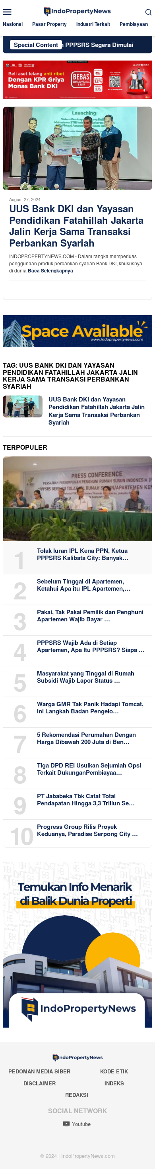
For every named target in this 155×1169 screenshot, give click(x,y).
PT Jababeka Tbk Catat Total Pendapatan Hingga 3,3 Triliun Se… (86, 799)
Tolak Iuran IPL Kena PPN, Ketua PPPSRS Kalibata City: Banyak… (82, 554)
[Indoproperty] (77, 10)
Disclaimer (39, 1083)
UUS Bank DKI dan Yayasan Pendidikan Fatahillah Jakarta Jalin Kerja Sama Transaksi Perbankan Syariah (76, 226)
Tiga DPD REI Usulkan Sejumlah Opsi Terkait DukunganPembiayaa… (89, 769)
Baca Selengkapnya (50, 270)
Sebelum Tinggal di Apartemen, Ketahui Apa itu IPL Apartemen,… (83, 585)
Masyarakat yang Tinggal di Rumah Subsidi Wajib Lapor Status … (85, 677)
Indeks (114, 1083)
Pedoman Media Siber (39, 1071)
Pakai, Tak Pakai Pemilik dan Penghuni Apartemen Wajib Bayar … (90, 615)
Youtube (81, 1124)
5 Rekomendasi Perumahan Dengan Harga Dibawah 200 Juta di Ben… (86, 738)
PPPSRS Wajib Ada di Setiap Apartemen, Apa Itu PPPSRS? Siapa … (91, 646)
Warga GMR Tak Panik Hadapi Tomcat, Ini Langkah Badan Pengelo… (90, 707)
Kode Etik (114, 1071)
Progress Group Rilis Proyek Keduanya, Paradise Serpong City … (87, 830)
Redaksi (76, 1095)
